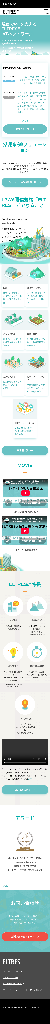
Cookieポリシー (10, 977)
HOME (5, 886)
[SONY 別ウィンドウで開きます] (9, 4)
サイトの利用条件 (11, 971)
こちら (31, 779)
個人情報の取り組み (12, 983)
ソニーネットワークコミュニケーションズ (22, 990)
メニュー (46, 12)
